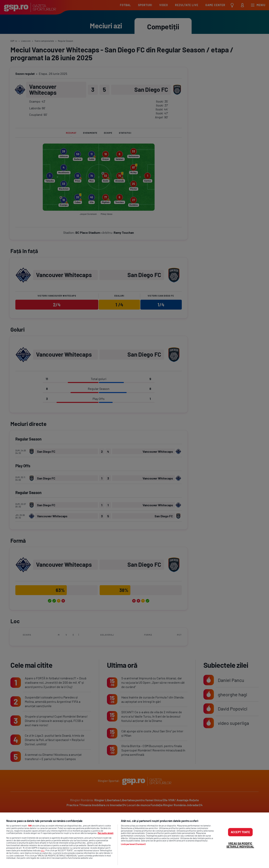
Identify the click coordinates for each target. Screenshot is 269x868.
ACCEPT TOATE (240, 832)
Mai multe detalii (105, 833)
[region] (134, 840)
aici (43, 850)
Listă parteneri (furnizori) (133, 844)
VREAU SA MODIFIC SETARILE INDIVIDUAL (240, 845)
